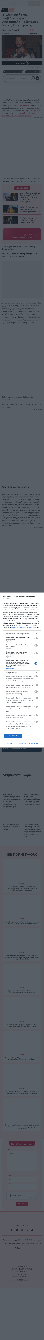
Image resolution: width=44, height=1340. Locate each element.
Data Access (22, 743)
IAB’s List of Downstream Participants (24, 627)
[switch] (36, 638)
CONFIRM (13, 736)
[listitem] (22, 634)
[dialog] (22, 670)
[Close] (40, 597)
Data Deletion (10, 743)
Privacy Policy (33, 743)
